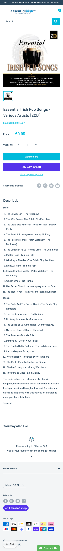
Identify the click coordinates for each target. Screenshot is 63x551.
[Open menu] (4, 12)
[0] (57, 12)
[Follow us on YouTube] (18, 501)
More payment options (31, 174)
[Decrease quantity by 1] (18, 144)
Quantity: (8, 144)
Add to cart (31, 156)
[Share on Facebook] (39, 185)
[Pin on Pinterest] (45, 185)
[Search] (56, 21)
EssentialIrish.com (14, 122)
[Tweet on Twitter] (51, 185)
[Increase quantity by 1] (35, 144)
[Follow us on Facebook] (5, 501)
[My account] (50, 11)
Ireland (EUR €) (12, 485)
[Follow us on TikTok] (24, 501)
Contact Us (49, 548)
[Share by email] (57, 185)
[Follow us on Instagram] (11, 501)
